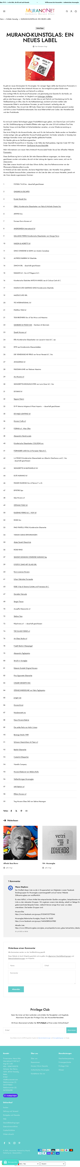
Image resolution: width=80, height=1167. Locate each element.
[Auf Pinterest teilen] (21, 811)
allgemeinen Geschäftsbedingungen (59, 956)
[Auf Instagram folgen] (14, 1143)
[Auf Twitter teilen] (16, 811)
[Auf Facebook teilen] (11, 811)
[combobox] (27, 1164)
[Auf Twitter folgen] (9, 1143)
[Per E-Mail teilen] (26, 811)
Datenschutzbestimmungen (16, 958)
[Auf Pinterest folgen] (19, 1143)
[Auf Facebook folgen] (4, 1143)
